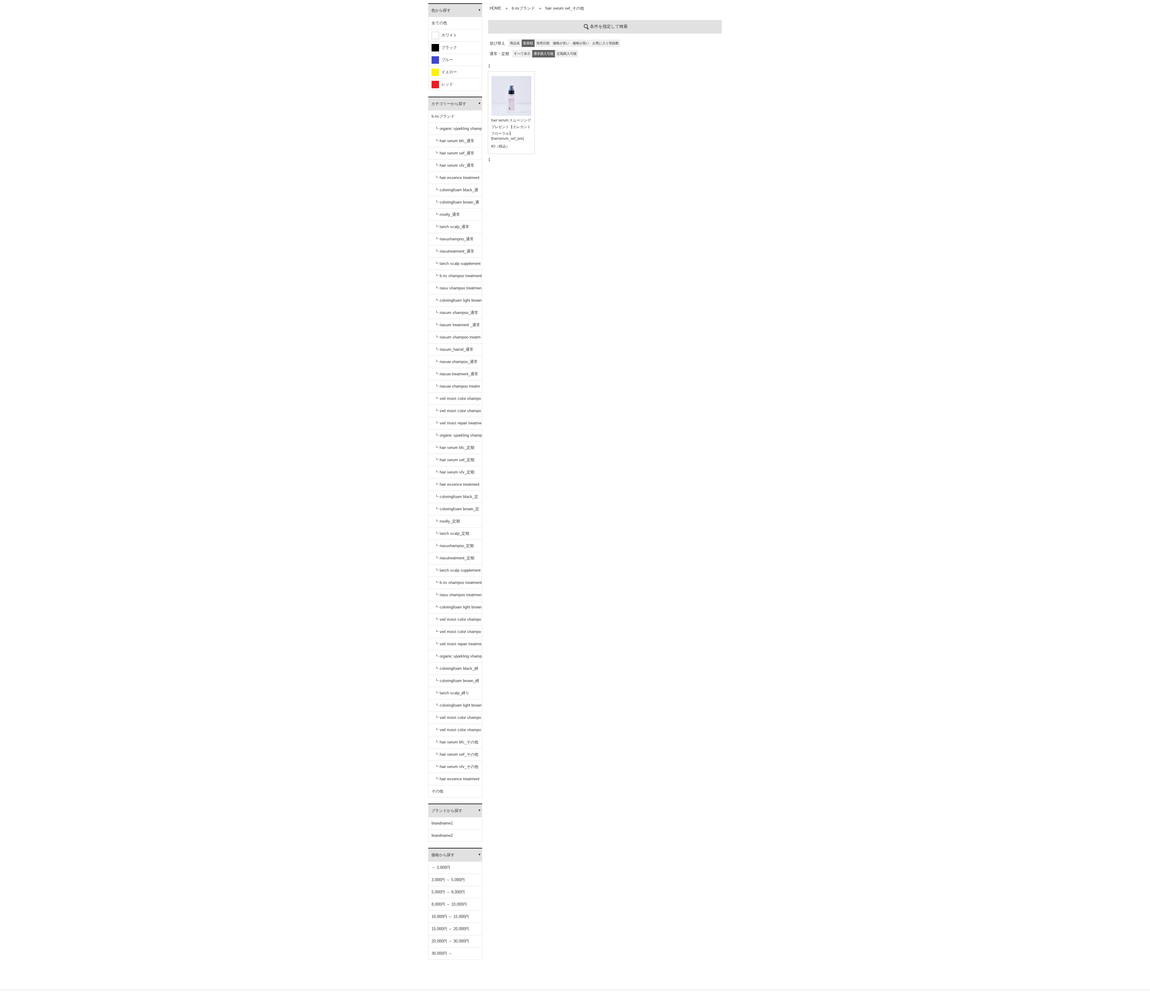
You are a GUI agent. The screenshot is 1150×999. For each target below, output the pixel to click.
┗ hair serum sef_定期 (454, 460)
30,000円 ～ (442, 953)
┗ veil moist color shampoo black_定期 (458, 621)
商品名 (515, 43)
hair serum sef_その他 (564, 8)
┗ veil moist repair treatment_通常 (458, 425)
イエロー (448, 72)
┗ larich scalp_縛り (452, 693)
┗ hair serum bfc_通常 (454, 141)
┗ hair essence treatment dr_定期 (457, 486)
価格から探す (443, 855)
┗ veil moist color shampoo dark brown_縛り (458, 732)
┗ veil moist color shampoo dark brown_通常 (458, 413)
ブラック (448, 47)
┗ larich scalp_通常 (452, 226)
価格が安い (561, 43)
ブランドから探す (446, 810)
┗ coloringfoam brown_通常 (457, 204)
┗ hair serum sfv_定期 (454, 472)
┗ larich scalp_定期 (452, 533)
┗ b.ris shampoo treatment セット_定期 (458, 584)
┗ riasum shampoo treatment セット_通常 (458, 339)
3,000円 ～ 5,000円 (448, 879)
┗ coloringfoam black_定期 (456, 498)
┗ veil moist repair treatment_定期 (458, 646)
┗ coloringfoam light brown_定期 (458, 609)
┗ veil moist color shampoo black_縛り (458, 719)
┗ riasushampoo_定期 (454, 545)
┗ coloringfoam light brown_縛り (458, 707)
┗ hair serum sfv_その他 (456, 766)
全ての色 (439, 23)
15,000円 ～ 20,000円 (450, 929)
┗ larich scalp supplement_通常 (458, 265)
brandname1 (442, 823)
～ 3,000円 (441, 867)
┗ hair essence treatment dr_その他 (457, 781)
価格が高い (581, 43)
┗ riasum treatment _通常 (457, 325)
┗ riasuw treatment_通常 (456, 374)
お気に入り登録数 (605, 43)
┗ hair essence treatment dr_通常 (457, 179)
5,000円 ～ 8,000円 (448, 892)
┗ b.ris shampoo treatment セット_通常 (458, 278)
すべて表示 (522, 53)
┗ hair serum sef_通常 (454, 153)
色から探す (441, 10)
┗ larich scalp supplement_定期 (458, 572)
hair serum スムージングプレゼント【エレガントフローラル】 (511, 127)
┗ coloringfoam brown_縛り (457, 682)
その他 (437, 791)
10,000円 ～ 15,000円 (450, 916)
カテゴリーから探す (448, 103)
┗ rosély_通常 (447, 214)
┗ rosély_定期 (447, 521)
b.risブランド (443, 116)
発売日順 (543, 43)
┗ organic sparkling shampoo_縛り (458, 658)
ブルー (446, 59)
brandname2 (442, 835)
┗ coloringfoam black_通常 (456, 192)
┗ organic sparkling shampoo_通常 (458, 130)
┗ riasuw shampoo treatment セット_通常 (457, 388)
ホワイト (448, 35)
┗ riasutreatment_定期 (454, 558)
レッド (446, 84)
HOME (495, 8)
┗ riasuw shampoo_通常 (456, 361)
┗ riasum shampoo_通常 (456, 312)
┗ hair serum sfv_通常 (454, 165)
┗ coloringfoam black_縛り (456, 670)
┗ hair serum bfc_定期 (454, 447)
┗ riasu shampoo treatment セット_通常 (458, 290)
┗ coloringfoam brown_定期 (457, 511)
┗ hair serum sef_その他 (456, 754)
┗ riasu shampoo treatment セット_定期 (458, 597)
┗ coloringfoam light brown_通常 (458, 302)
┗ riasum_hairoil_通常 (454, 349)
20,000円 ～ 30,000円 (450, 941)
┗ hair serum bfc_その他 (456, 742)
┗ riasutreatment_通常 (454, 251)
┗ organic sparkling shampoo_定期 (458, 437)
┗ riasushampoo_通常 (454, 239)
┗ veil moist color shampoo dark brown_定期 (458, 633)
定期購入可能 (566, 53)
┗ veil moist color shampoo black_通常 (458, 400)
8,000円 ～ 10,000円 (449, 904)
